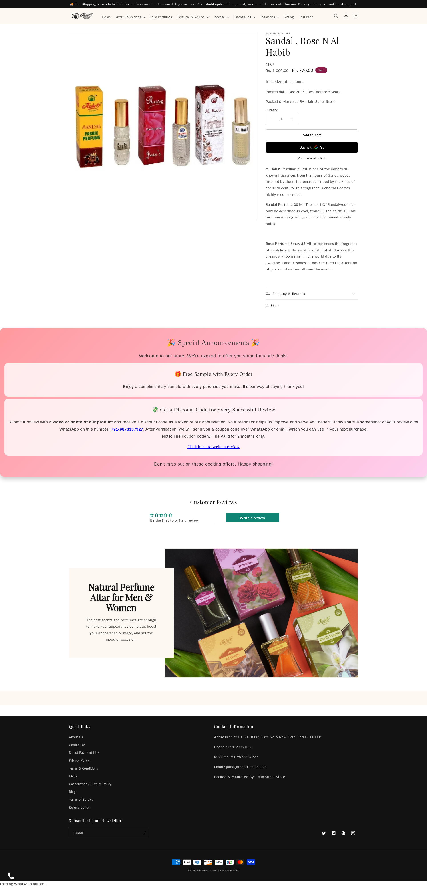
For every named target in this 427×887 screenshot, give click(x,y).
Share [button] (275, 306)
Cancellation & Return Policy (90, 784)
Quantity (272, 110)
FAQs (73, 776)
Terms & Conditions (83, 768)
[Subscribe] (144, 833)
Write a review (252, 518)
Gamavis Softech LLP (228, 870)
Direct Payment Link (84, 752)
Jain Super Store (206, 870)
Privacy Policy (79, 760)
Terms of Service (81, 799)
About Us (76, 737)
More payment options (312, 158)
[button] (130, 17)
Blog (72, 792)
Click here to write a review (213, 446)
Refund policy (79, 807)
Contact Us (77, 745)
